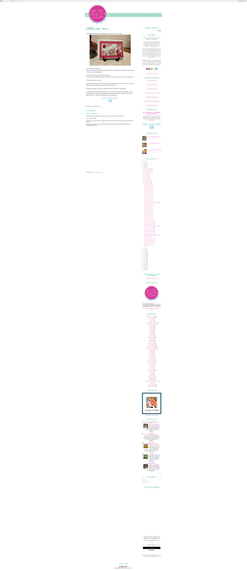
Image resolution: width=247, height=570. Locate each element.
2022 (144, 163)
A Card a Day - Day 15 (148, 209)
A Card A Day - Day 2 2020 (149, 239)
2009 (144, 266)
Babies (151, 319)
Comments (146, 482)
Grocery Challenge (151, 345)
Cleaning (151, 329)
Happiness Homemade (152, 80)
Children (151, 326)
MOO (151, 354)
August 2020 (147, 173)
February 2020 (147, 181)
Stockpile (151, 378)
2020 (144, 166)
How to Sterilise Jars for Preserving (152, 93)
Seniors (151, 371)
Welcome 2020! (147, 245)
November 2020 (147, 170)
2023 (144, 161)
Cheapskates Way (151, 324)
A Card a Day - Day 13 (148, 213)
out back (151, 453)
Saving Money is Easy (151, 370)
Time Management (151, 379)
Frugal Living (151, 340)
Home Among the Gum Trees (152, 73)
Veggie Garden (151, 384)
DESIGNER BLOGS (128, 568)
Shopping (151, 375)
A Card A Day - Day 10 (148, 218)
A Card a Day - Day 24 (148, 191)
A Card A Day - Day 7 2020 (149, 224)
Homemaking (151, 349)
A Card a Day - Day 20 (148, 198)
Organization (151, 362)
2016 (144, 253)
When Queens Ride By (152, 84)
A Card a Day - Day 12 (148, 215)
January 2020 (147, 182)
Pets (151, 365)
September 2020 (148, 172)
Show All (160, 472)
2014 (144, 257)
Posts (145, 480)
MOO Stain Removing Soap (152, 105)
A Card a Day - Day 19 (148, 200)
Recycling (151, 368)
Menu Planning (151, 356)
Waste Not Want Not (151, 386)
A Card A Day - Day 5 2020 (149, 231)
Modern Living (151, 359)
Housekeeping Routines (152, 88)
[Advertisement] (95, 163)
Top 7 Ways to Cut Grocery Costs (151, 381)
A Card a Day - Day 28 (148, 184)
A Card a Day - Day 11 (148, 216)
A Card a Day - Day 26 (148, 188)
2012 (144, 260)
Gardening (151, 341)
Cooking (151, 332)
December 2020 (147, 168)
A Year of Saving (151, 318)
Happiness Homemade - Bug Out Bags (152, 202)
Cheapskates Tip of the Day (150, 323)
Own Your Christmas (151, 364)
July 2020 (146, 175)
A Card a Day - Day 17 (148, 206)
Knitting (151, 351)
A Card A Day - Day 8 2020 (149, 222)
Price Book (151, 367)
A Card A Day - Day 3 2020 (149, 238)
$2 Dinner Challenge (151, 316)
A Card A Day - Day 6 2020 (149, 227)
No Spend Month (151, 360)
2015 (144, 255)
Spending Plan (151, 376)
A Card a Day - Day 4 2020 (149, 233)
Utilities (151, 383)
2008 (144, 267)
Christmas (151, 327)
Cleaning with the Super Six (154, 143)
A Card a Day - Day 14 (148, 211)
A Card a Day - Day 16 (148, 207)
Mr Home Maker (151, 463)
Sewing (151, 373)
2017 (144, 251)
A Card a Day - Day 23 (148, 193)
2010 (144, 264)
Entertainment (151, 335)
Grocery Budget (151, 343)
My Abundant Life (151, 443)
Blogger (157, 556)
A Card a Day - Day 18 (148, 204)
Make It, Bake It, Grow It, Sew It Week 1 (152, 226)
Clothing (151, 330)
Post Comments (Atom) (97, 172)
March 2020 (147, 179)
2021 (144, 165)
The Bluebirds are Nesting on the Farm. (151, 423)
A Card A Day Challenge (149, 243)
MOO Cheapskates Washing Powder (152, 101)
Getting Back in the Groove (149, 229)
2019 (144, 248)
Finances (151, 338)
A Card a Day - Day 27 (148, 186)
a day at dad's (151, 454)
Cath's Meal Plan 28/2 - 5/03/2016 (154, 149)
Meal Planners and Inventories (152, 97)
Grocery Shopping (151, 346)
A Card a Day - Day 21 (148, 197)
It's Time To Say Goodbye (154, 464)
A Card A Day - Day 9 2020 (149, 220)
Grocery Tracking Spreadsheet (151, 348)
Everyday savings (151, 337)
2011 (144, 262)
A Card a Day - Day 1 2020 (149, 241)
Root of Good (152, 433)
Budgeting (151, 321)
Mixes (151, 357)
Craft (151, 334)
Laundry (151, 353)
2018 (144, 249)
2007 (144, 269)
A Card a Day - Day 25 (148, 189)
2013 (144, 258)
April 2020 (146, 177)
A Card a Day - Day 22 (148, 195)
